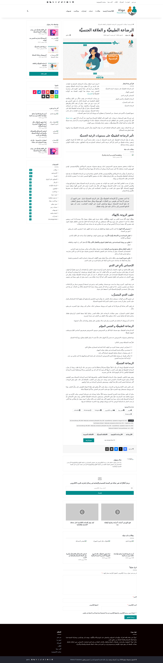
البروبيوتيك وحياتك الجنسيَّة (39, 55)
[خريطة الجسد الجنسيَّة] (53, 49)
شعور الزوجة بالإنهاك (148, 90)
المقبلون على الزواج (51, 179)
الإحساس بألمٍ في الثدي (148, 94)
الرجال (55, 182)
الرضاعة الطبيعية (116, 434)
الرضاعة (128, 434)
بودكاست (76, 11)
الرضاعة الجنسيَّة (150, 106)
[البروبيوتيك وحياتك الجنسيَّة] (53, 57)
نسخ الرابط (89, 440)
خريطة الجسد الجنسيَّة (41, 46)
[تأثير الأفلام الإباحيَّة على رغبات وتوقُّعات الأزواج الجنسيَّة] (53, 32)
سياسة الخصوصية (101, 2)
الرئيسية (130, 24)
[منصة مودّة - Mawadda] (127, 11)
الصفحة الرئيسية (107, 11)
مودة (118, 659)
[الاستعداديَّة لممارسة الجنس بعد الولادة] (53, 40)
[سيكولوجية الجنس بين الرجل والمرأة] (128, 157)
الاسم (135, 597)
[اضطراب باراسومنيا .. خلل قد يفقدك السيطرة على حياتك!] (53, 142)
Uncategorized (52, 219)
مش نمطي (54, 204)
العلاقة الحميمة (88, 434)
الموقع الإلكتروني (94, 605)
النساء (55, 176)
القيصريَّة (90, 94)
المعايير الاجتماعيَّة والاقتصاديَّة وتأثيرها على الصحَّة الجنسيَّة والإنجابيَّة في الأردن (76, 555)
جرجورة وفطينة (52, 198)
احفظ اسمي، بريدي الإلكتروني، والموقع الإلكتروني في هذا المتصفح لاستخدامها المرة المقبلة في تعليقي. (108, 613)
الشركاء (122, 2)
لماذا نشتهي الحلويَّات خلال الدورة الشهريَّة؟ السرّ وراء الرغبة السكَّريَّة (39, 124)
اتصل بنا (128, 2)
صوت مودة (54, 194)
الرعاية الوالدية (53, 185)
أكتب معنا (110, 2)
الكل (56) (44, 74)
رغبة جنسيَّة (69, 118)
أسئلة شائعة (53, 213)
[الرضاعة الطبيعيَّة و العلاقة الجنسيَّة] (53, 66)
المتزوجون (119, 24)
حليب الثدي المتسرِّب (148, 97)
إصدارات (83, 11)
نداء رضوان (127, 35)
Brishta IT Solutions (76, 659)
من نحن (134, 2)
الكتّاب (116, 2)
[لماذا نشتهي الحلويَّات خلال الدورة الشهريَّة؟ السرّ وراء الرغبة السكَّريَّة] (99, 546)
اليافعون (55, 188)
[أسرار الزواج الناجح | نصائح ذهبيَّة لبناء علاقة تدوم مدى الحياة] (123, 546)
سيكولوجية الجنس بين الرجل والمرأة (112, 155)
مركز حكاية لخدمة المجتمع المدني (99, 659)
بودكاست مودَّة (53, 201)
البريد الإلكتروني (132, 605)
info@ (28, 659)
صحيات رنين (53, 207)
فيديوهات (68, 11)
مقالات (98, 11)
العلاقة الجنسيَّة (101, 434)
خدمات (91, 11)
